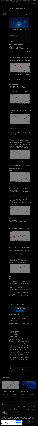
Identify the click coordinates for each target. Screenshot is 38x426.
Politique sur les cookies (8, 423)
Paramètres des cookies (18, 423)
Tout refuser (18, 422)
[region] (11, 422)
